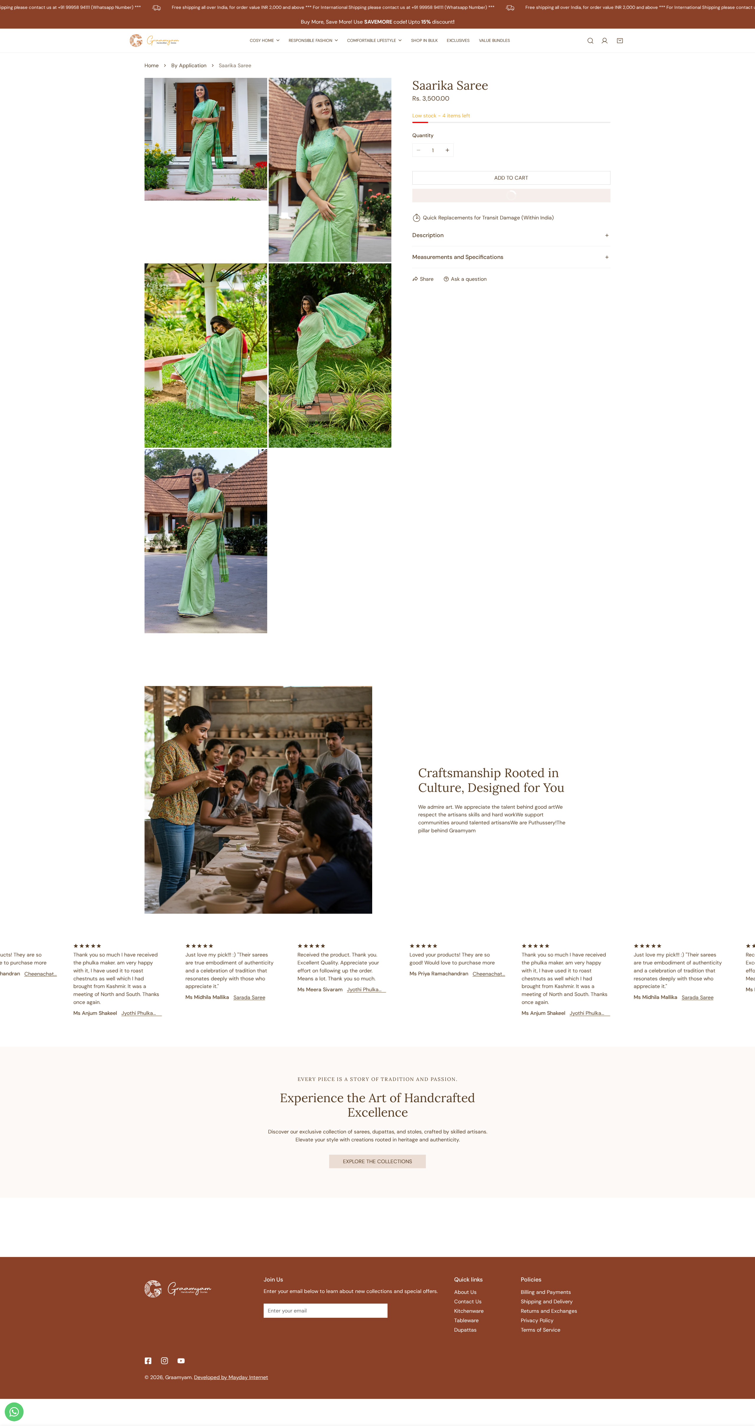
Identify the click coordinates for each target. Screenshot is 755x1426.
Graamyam (178, 1377)
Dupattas (465, 1329)
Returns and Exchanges (549, 1310)
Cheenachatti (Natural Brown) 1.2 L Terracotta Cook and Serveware (453, 974)
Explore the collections (377, 1161)
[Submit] (379, 1310)
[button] (621, 40)
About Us (465, 1292)
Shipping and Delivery (547, 1301)
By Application (188, 65)
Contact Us (468, 1301)
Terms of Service (540, 1329)
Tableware (466, 1320)
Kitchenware (469, 1310)
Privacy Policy (537, 1320)
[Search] (590, 40)
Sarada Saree (214, 997)
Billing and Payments (546, 1292)
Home (152, 65)
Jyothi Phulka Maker (101, 1013)
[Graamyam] (155, 40)
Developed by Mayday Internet (231, 1377)
